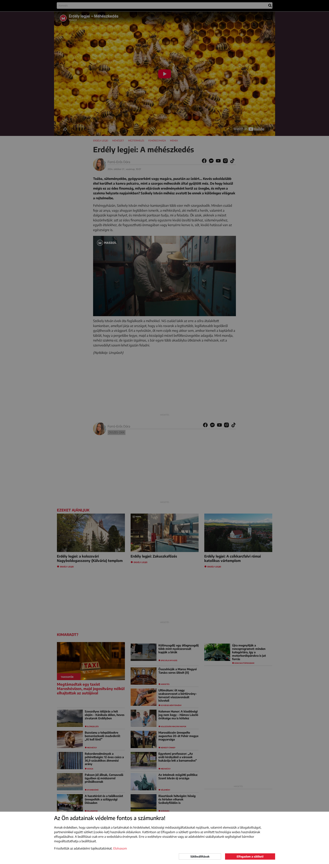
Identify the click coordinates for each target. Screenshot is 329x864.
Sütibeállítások (199, 856)
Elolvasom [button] (120, 848)
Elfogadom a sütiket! (250, 856)
